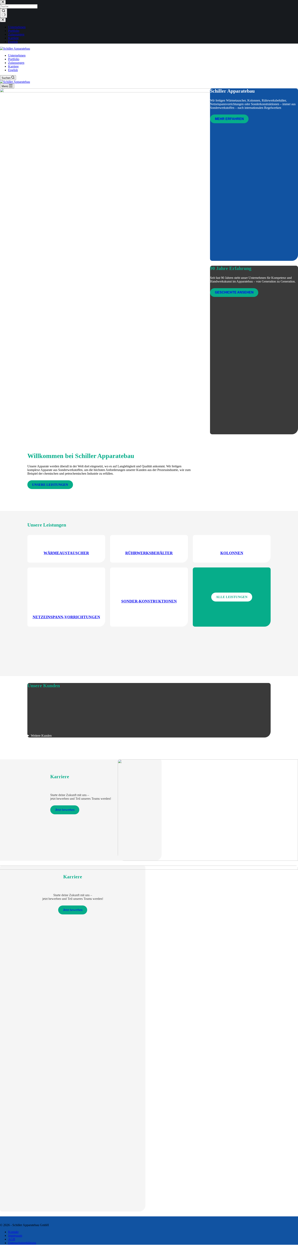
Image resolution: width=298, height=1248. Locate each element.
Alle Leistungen (232, 597)
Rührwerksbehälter (149, 553)
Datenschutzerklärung (22, 1243)
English (13, 70)
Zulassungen (16, 62)
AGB (11, 1239)
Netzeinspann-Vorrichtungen (66, 617)
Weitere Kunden (41, 735)
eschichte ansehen (234, 292)
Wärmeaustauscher (66, 553)
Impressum (15, 1235)
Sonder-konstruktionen (149, 601)
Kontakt (13, 1232)
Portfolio (13, 59)
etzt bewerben (65, 809)
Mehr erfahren (229, 119)
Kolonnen (231, 553)
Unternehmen (17, 55)
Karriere (13, 66)
